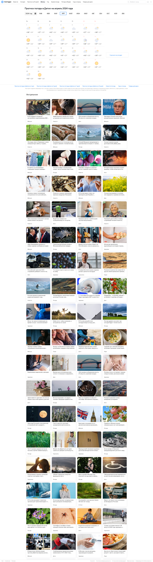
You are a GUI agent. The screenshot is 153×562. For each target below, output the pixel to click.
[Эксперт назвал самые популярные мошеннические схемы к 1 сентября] (38, 341)
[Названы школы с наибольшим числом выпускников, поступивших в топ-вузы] (89, 213)
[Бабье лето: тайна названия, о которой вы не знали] (64, 316)
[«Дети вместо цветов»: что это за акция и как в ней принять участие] (38, 392)
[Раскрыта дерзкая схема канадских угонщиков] (115, 392)
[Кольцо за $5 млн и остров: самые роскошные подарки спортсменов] (64, 341)
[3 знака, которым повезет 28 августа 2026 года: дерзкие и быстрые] (115, 520)
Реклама (13, 561)
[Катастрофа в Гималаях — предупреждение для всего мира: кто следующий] (115, 443)
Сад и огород (122, 86)
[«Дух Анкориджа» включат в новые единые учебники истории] (38, 239)
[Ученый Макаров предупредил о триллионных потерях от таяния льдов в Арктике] (89, 137)
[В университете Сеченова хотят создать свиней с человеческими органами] (64, 137)
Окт (108, 13)
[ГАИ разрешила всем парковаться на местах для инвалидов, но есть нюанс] (115, 469)
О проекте (92, 561)
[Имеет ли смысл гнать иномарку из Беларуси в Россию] (115, 495)
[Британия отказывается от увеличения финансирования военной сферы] (89, 418)
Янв (40, 13)
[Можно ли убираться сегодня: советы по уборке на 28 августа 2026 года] (64, 443)
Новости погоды (110, 86)
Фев (48, 13)
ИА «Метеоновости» (147, 561)
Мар (55, 13)
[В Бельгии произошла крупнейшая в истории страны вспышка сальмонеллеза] (115, 239)
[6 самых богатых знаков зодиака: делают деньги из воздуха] (89, 264)
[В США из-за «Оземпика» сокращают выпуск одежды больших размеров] (38, 162)
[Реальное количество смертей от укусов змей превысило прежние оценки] (115, 264)
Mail (2, 561)
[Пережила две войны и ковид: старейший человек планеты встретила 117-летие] (115, 213)
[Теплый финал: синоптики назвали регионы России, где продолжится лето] (64, 290)
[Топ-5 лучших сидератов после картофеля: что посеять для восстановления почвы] (38, 520)
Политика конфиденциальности (103, 561)
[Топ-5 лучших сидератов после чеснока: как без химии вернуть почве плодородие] (38, 443)
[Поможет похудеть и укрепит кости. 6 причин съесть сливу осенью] (89, 162)
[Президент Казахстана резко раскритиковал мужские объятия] (115, 111)
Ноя (115, 13)
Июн (78, 13)
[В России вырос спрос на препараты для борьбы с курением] (89, 188)
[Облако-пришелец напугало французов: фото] (64, 469)
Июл (85, 13)
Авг (93, 13)
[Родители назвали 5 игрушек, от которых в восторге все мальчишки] (89, 520)
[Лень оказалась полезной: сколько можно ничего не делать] (38, 213)
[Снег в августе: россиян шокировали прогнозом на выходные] (64, 418)
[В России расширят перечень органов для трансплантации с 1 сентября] (38, 495)
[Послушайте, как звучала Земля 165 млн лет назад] (89, 495)
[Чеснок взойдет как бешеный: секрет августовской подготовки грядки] (64, 162)
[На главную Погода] (7, 2)
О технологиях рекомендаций (119, 561)
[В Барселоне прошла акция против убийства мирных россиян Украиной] (38, 546)
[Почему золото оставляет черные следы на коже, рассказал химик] (115, 367)
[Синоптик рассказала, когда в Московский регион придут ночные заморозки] (64, 239)
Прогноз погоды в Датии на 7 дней (70, 86)
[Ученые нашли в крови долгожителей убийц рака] (115, 137)
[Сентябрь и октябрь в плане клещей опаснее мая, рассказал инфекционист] (64, 520)
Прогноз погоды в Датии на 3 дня (24, 86)
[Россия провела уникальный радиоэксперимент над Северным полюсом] (38, 290)
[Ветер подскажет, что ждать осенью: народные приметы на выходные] (64, 392)
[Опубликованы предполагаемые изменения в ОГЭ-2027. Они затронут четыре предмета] (64, 546)
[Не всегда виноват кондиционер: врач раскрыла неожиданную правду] (64, 495)
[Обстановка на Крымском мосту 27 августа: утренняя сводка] (89, 367)
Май (70, 13)
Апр (63, 13)
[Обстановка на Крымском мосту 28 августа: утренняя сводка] (89, 111)
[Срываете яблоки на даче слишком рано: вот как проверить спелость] (115, 418)
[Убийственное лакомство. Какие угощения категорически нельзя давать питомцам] (64, 111)
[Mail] (2, 2)
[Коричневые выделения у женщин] (38, 367)
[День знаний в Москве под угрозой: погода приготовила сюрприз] (89, 469)
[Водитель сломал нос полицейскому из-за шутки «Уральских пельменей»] (64, 213)
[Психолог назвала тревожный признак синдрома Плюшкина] (64, 188)
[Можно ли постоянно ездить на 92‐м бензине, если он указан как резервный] (89, 239)
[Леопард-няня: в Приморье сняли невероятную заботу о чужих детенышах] (38, 137)
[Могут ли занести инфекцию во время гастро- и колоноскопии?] (38, 316)
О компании (7, 561)
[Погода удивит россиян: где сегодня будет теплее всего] (115, 316)
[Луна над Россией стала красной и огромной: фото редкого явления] (38, 418)
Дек (123, 13)
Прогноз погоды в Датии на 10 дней (92, 86)
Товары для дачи (133, 86)
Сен (100, 13)
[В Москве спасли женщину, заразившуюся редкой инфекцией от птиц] (89, 546)
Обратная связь (130, 561)
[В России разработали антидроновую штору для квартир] (89, 316)
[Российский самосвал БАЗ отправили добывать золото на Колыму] (38, 264)
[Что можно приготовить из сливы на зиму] (64, 264)
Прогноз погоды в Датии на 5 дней (47, 86)
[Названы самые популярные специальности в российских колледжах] (38, 188)
